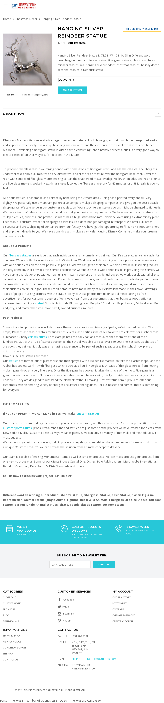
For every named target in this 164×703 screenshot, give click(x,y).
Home (7, 19)
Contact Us (10, 659)
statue (39, 303)
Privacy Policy (12, 641)
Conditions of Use (14, 647)
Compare (118, 609)
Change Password (124, 615)
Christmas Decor (26, 19)
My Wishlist (119, 603)
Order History (121, 597)
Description (13, 113)
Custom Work (12, 603)
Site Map (8, 653)
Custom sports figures (17, 428)
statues (14, 361)
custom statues (88, 413)
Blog (6, 615)
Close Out (9, 597)
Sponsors (9, 609)
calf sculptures (37, 337)
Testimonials (11, 621)
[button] (48, 29)
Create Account (122, 621)
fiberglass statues (20, 255)
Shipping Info (11, 635)
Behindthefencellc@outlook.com (94, 659)
